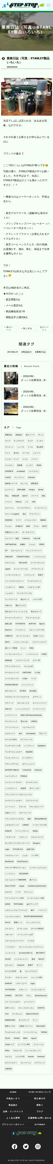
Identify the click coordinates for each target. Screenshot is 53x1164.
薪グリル (33, 880)
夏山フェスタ (21, 605)
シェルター (9, 593)
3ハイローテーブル (24, 593)
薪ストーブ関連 (11, 648)
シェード (36, 453)
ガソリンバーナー (40, 703)
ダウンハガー (34, 788)
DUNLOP (8, 831)
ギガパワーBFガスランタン (15, 868)
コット (23, 648)
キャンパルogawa (12, 514)
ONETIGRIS (26, 673)
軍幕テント (18, 922)
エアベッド (9, 703)
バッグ (18, 892)
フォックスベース (33, 922)
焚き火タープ (36, 612)
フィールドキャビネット (14, 581)
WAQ (31, 648)
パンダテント (10, 587)
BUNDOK (8, 983)
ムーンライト (29, 1002)
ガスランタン (10, 563)
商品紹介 (19, 435)
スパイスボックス (12, 679)
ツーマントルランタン (38, 868)
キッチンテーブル (21, 569)
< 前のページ (8, 328)
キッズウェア (19, 441)
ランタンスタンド (38, 990)
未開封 (22, 544)
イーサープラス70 (40, 825)
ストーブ (34, 496)
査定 (33, 959)
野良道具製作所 (41, 819)
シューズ (20, 447)
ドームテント (20, 630)
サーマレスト (17, 1014)
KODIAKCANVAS (11, 685)
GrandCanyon (22, 861)
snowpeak (21, 471)
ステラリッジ (40, 1063)
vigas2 (33, 1038)
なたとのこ (9, 965)
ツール (30, 447)
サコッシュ (28, 892)
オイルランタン (32, 782)
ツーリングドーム (30, 1032)
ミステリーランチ (22, 660)
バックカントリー (21, 959)
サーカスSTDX (10, 971)
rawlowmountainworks (37, 886)
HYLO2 (7, 922)
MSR (28, 526)
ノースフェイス (39, 557)
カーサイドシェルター (13, 800)
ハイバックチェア (22, 709)
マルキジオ (17, 1051)
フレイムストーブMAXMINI (15, 880)
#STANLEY (12, 352)
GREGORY (9, 557)
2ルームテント (16, 551)
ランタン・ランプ (12, 459)
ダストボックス (23, 703)
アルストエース (37, 837)
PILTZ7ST (19, 996)
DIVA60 (23, 691)
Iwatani (31, 1057)
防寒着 (19, 465)
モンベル (24, 483)
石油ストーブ (10, 813)
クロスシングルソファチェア (16, 910)
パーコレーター (31, 520)
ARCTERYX (40, 953)
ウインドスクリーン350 (14, 898)
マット (35, 1020)
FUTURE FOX (18, 849)
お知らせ (8, 605)
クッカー (39, 441)
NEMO (21, 587)
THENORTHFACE (23, 557)
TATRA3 (44, 1032)
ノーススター (10, 947)
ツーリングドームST (25, 935)
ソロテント (23, 837)
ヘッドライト (10, 874)
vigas (33, 983)
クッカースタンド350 (35, 898)
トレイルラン (33, 471)
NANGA (43, 520)
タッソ (39, 965)
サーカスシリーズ (12, 673)
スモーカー (9, 935)
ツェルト (32, 544)
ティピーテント (41, 508)
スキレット (23, 990)
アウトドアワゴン (12, 764)
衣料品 (35, 831)
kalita (7, 1051)
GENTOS (41, 1008)
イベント (8, 502)
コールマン (9, 465)
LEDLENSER (23, 874)
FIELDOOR (23, 563)
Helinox (18, 502)
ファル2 (31, 941)
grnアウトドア (32, 904)
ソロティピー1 (21, 983)
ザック (40, 435)
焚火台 (16, 453)
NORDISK (8, 520)
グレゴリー (9, 929)
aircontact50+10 (25, 953)
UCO (7, 1014)
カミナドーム (26, 1063)
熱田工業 (8, 624)
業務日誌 (8, 435)
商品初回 (29, 752)
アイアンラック (37, 569)
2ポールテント (10, 691)
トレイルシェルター (13, 916)
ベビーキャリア (28, 727)
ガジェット (9, 447)
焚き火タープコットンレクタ (16, 612)
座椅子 (30, 965)
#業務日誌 (40, 352)
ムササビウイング (12, 825)
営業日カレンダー (12, 532)
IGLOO (7, 1038)
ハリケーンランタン (21, 642)
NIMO (25, 1038)
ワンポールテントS (12, 1032)
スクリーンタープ (39, 642)
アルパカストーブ (36, 807)
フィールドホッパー (33, 1051)
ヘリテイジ (42, 910)
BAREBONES (10, 1020)
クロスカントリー (12, 855)
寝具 (29, 819)
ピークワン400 (24, 1044)
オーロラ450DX (37, 929)
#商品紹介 (26, 352)
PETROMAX (18, 904)
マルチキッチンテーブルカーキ (17, 697)
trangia (32, 490)
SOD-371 (8, 709)
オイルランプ (24, 1020)
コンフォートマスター (13, 782)
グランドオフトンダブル (14, 819)
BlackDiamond (41, 996)
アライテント (35, 514)
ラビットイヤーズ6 (36, 630)
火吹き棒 (36, 538)
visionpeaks (31, 734)
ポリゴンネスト (11, 1063)
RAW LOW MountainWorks (31, 715)
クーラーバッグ (39, 709)
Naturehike (40, 1026)
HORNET (8, 996)
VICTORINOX (10, 990)
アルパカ (22, 807)
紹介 (20, 734)
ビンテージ (9, 490)
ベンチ (33, 679)
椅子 (32, 910)
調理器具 (34, 483)
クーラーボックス (38, 563)
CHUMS (17, 1038)
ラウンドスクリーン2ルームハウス (18, 794)
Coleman (26, 538)
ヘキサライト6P (33, 587)
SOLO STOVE (10, 886)
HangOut (20, 965)
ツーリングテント (22, 831)
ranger (21, 886)
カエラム (8, 1057)
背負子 (40, 575)
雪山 (24, 514)
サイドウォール (26, 740)
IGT (6, 551)
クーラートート (11, 715)
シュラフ (29, 465)
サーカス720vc (11, 740)
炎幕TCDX (30, 849)
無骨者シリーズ (11, 483)
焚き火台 (24, 721)
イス (26, 502)
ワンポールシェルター (13, 752)
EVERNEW (9, 471)
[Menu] (48, 5)
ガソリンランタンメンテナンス (31, 947)
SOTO (44, 526)
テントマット (19, 477)
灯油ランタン (38, 636)
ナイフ (18, 520)
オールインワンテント (13, 618)
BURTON (32, 624)
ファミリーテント (12, 727)
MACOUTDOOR (32, 1014)
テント (7, 453)
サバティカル (22, 929)
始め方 (25, 496)
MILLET (41, 959)
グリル (36, 526)
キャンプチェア (31, 971)
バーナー (34, 459)
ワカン (29, 996)
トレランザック (11, 776)
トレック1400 (36, 977)
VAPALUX (9, 636)
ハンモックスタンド (13, 575)
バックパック (10, 953)
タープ (7, 441)
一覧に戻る (26, 328)
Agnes (42, 624)
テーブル (25, 453)
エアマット (37, 697)
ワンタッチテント (12, 758)
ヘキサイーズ (10, 837)
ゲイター (8, 977)
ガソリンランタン (23, 636)
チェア (30, 441)
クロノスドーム (32, 800)
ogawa (7, 569)
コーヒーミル (38, 1044)
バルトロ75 (37, 599)
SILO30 (8, 959)
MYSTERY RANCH (12, 770)
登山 (6, 496)
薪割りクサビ (10, 1026)
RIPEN (41, 544)
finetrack (41, 1057)
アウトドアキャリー (13, 666)
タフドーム (9, 508)
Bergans (36, 843)
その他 (37, 673)
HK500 (7, 904)
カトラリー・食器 (12, 538)
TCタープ (42, 734)
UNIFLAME (21, 490)
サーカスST (28, 666)
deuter (40, 490)
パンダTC (34, 855)
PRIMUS (24, 776)
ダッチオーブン (28, 532)
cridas (24, 679)
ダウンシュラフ (28, 764)
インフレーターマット (13, 654)
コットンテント (27, 685)
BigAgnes (42, 746)
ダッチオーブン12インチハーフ (17, 843)
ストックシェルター (13, 1002)
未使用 (23, 788)
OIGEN (43, 654)
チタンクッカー (22, 977)
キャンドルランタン (26, 1008)
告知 (43, 496)
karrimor (8, 630)
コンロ (25, 459)
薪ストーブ (30, 435)
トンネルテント (11, 788)
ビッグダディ (27, 758)
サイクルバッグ (11, 721)
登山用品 (33, 691)
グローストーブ (25, 813)
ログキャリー (10, 734)
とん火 (25, 855)
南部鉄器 (8, 660)
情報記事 (15, 496)
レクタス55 (20, 1057)
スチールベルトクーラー (14, 941)
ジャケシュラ (29, 575)
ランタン (8, 526)
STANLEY (19, 526)
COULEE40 (26, 770)
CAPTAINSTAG (11, 544)
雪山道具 (39, 447)
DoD (33, 502)
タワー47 (36, 660)
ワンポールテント (34, 581)
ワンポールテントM (12, 746)
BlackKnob (9, 861)
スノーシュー (10, 807)
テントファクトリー (34, 551)
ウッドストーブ (11, 599)
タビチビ (8, 892)
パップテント (29, 746)
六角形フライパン (26, 1026)
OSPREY (25, 825)
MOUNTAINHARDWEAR (33, 916)
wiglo (7, 849)
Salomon (38, 770)
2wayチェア (9, 1044)
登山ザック (25, 599)
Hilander (31, 477)
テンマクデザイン (24, 508)
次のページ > (44, 328)
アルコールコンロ (33, 618)
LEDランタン (10, 1008)
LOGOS (8, 477)
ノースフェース (32, 654)
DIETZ (7, 642)
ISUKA (38, 465)
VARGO (34, 721)
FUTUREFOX (20, 624)
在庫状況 (8, 1069)
